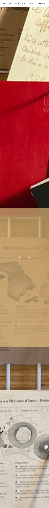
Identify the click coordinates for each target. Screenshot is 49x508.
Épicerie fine (23, 3)
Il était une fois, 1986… (10, 5)
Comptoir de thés (17, 3)
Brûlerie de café (10, 3)
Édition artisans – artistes (40, 3)
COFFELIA (4, 3)
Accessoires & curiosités (31, 3)
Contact (3, 5)
